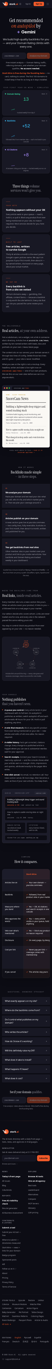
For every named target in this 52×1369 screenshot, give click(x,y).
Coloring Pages (37, 1316)
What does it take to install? (26, 1059)
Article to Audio (41, 1320)
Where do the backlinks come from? (26, 1010)
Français (5, 1341)
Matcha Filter (35, 1304)
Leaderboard (33, 1190)
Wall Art (5, 1316)
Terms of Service (9, 1286)
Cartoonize (6, 1308)
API (3, 1264)
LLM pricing (33, 1212)
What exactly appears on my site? (26, 1001)
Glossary (31, 1208)
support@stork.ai (12, 1359)
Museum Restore (19, 1304)
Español (37, 1337)
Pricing (5, 1277)
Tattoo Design (37, 1312)
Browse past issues (9, 1164)
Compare (32, 1199)
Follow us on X (8, 1268)
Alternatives (33, 1194)
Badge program (9, 1255)
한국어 (34, 1341)
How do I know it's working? (26, 1041)
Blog (4, 1185)
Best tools (32, 1185)
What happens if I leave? (26, 1069)
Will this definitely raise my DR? (26, 1050)
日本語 (25, 1341)
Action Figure (32, 1308)
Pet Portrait (23, 1312)
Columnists (7, 1190)
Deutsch (15, 1341)
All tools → (6, 1324)
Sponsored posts (9, 1259)
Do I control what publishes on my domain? (26, 1021)
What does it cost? (26, 1078)
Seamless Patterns (20, 1316)
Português (44, 1341)
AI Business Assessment (12, 1212)
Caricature (19, 1308)
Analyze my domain (38, 55)
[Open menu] (47, 4)
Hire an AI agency (36, 1181)
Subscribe (43, 1158)
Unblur (41, 1300)
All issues (6, 1181)
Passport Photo (25, 1320)
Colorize (5, 1304)
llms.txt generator (9, 1208)
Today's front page (11, 1176)
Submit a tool (8, 1227)
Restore (31, 1300)
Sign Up (39, 4)
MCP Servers (33, 1203)
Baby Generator (9, 1312)
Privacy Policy (7, 1282)
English (18, 1337)
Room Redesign (9, 1320)
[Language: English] (20, 4)
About (4, 1273)
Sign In (28, 4)
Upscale (21, 1300)
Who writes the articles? (26, 1032)
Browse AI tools (35, 1176)
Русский (27, 1337)
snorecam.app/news (12, 370)
